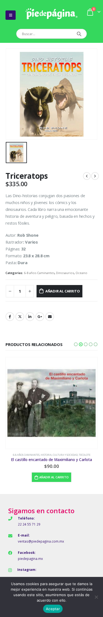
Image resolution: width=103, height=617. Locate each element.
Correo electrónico (49, 316)
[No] (96, 597)
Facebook (9, 316)
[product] (51, 403)
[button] (75, 344)
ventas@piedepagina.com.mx (41, 541)
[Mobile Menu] (10, 15)
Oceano (81, 273)
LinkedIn (30, 316)
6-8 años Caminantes (39, 273)
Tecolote (84, 455)
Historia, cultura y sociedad (59, 455)
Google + (39, 316)
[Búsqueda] (79, 33)
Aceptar (53, 609)
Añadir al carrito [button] (54, 477)
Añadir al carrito (62, 291)
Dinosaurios (65, 273)
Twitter (19, 316)
